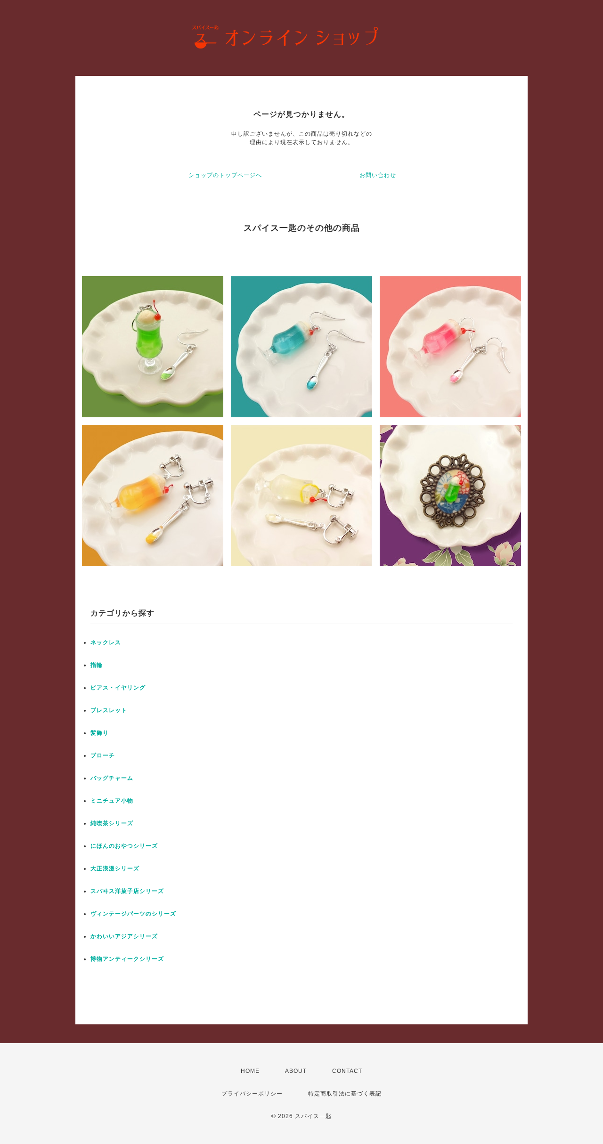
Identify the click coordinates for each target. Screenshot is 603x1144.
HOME (250, 1071)
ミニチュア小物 (111, 800)
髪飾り (99, 733)
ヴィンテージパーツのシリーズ (133, 913)
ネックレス (105, 642)
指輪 (96, 665)
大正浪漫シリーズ (114, 868)
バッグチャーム (111, 778)
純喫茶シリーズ (111, 823)
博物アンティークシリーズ (127, 959)
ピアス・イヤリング (118, 687)
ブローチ (102, 755)
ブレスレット (108, 710)
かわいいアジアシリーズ (124, 936)
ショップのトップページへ (225, 175)
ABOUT (296, 1071)
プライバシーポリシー (252, 1093)
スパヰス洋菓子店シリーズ (127, 891)
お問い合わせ (377, 175)
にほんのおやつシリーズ (124, 846)
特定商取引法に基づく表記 (345, 1093)
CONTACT (347, 1071)
